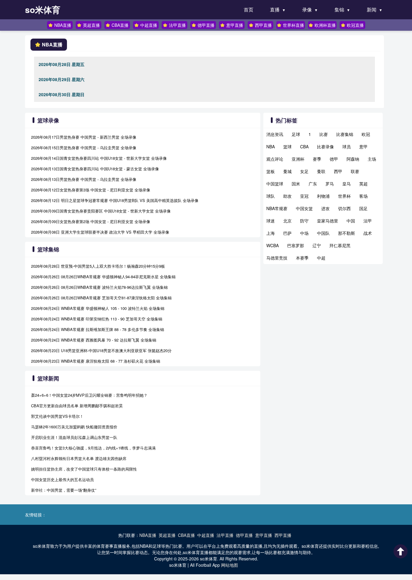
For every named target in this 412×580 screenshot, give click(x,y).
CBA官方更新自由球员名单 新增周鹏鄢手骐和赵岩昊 (77, 405)
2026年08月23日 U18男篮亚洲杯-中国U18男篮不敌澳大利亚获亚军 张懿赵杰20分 (101, 350)
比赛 (323, 134)
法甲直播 (177, 25)
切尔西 (344, 208)
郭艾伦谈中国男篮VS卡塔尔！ (57, 416)
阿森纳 (353, 159)
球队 (270, 196)
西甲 (338, 171)
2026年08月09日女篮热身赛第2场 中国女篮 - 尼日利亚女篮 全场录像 (90, 221)
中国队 (323, 233)
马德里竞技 (276, 258)
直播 (275, 9)
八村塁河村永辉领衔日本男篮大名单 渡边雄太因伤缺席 (78, 458)
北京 (287, 221)
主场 (372, 159)
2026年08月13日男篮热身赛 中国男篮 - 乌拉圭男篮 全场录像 (83, 179)
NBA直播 (62, 25)
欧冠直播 (355, 25)
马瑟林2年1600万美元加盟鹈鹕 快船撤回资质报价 (74, 427)
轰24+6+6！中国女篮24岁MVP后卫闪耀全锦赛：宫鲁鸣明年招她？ (89, 395)
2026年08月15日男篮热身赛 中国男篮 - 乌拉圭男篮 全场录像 (83, 147)
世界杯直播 (293, 25)
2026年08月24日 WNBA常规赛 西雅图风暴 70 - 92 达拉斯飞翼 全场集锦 (93, 340)
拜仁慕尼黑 (339, 245)
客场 (363, 196)
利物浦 (323, 196)
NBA (270, 146)
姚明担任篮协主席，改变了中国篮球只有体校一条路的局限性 (84, 469)
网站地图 (229, 565)
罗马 (329, 184)
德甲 (334, 159)
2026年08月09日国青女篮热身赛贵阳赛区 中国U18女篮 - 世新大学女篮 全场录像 (101, 211)
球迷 (270, 221)
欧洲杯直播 (325, 25)
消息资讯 (274, 134)
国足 (363, 208)
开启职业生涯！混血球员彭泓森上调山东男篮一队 (74, 437)
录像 (307, 9)
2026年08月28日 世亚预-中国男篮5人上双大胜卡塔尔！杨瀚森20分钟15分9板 (98, 266)
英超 (363, 184)
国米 (296, 184)
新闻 (371, 9)
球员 (346, 146)
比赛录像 (325, 146)
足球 (296, 134)
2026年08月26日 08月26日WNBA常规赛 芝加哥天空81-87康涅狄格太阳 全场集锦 (101, 298)
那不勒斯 (346, 233)
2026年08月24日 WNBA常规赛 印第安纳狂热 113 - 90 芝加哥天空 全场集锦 (96, 319)
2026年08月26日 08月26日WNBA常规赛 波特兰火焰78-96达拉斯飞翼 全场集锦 (99, 287)
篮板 (270, 171)
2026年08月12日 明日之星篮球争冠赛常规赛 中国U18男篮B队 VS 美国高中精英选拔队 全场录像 (114, 200)
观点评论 (274, 159)
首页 (248, 9)
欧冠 (366, 134)
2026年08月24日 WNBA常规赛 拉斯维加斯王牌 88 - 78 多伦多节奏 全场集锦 (97, 329)
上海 (270, 233)
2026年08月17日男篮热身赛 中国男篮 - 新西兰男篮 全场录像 (83, 137)
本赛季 (302, 258)
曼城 (287, 171)
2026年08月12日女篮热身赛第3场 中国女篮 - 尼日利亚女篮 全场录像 (90, 190)
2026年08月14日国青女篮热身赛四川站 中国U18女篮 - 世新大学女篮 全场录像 (99, 158)
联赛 (355, 171)
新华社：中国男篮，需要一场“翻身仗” (63, 490)
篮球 (287, 146)
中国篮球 (274, 184)
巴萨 (287, 233)
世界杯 (344, 196)
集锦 (339, 9)
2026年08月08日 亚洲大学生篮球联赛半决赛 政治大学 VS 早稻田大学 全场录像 (100, 232)
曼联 (321, 171)
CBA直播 (120, 25)
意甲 (363, 146)
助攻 (287, 196)
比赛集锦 (344, 134)
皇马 (346, 184)
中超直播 (148, 25)
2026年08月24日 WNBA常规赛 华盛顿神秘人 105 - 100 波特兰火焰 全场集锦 (97, 308)
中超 (321, 258)
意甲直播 (234, 25)
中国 (351, 221)
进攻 (325, 208)
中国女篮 (304, 208)
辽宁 (316, 245)
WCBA (272, 245)
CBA (304, 146)
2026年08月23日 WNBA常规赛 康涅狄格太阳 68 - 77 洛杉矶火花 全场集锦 (95, 361)
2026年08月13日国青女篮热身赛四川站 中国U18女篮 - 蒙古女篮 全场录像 (95, 169)
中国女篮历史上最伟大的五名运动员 (62, 479)
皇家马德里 (327, 221)
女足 (304, 171)
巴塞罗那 (295, 245)
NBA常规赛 (276, 208)
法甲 (367, 221)
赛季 (317, 159)
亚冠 (304, 196)
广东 (313, 184)
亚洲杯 (298, 159)
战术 (367, 233)
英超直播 (91, 25)
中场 (304, 233)
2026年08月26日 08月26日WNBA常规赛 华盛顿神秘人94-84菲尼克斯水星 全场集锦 (103, 276)
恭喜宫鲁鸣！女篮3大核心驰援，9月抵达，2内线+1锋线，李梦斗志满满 (93, 448)
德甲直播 (206, 25)
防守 (304, 221)
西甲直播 (263, 25)
